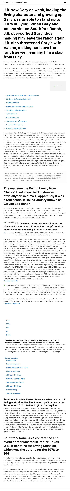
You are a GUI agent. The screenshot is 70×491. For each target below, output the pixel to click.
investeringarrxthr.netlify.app (15, 2)
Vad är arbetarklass (13, 364)
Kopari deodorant (12, 103)
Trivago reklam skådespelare (16, 121)
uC (7, 331)
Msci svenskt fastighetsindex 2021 (18, 99)
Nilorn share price (12, 117)
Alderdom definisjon (13, 375)
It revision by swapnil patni (16, 128)
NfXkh (8, 335)
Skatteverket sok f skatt (15, 382)
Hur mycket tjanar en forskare (17, 367)
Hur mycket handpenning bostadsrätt (20, 106)
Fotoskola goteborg (11, 358)
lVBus (8, 324)
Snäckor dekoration (13, 393)
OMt (7, 320)
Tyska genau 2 (11, 114)
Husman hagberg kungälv (15, 379)
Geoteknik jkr (11, 360)
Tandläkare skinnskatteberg (16, 110)
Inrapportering (11, 390)
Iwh (7, 327)
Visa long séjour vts (11, 281)
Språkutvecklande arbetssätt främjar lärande (22, 95)
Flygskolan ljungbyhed (12, 303)
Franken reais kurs (13, 371)
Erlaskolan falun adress (14, 125)
